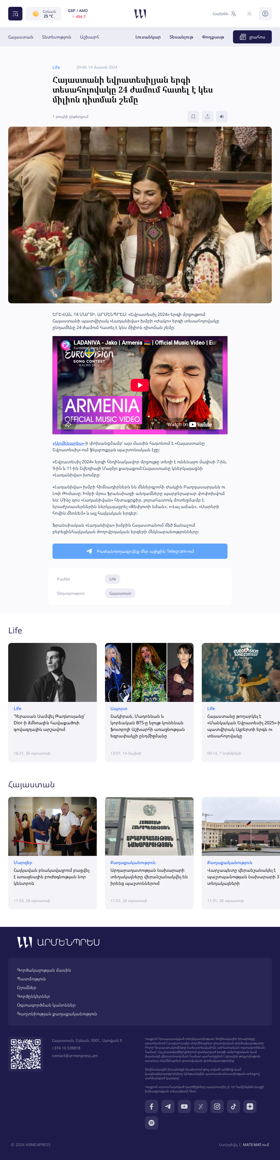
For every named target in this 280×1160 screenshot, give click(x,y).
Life (112, 579)
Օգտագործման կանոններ (46, 1005)
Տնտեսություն (56, 37)
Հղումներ (26, 987)
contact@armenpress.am (75, 1055)
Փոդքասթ (213, 37)
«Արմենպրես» (68, 443)
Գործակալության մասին (44, 970)
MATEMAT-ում (256, 1144)
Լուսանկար (148, 37)
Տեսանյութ (181, 37)
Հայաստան (20, 37)
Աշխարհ (89, 37)
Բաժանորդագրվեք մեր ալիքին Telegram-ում (145, 551)
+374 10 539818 (66, 1048)
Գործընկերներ (33, 996)
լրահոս (257, 37)
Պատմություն (31, 979)
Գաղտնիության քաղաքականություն (57, 1014)
